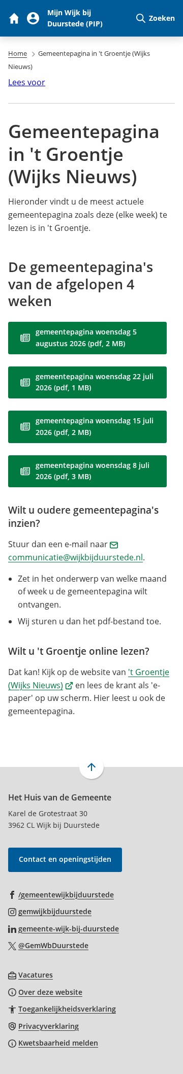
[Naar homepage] (13, 18)
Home (17, 53)
